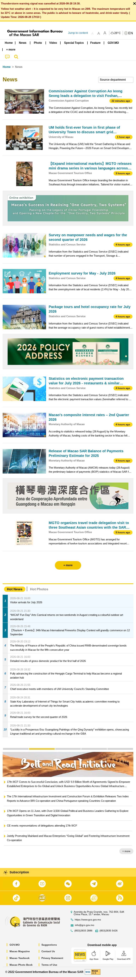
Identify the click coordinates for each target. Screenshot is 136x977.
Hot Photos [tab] (39, 589)
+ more (126, 851)
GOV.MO (15, 944)
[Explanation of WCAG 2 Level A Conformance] (92, 971)
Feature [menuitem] (95, 42)
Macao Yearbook (20, 958)
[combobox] (115, 80)
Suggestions (49, 944)
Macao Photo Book (21, 964)
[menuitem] (22, 43)
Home (7, 66)
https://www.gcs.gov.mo (88, 919)
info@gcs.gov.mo (84, 925)
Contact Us (48, 951)
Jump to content (78, 32)
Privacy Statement (52, 958)
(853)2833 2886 (83, 930)
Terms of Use (49, 964)
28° (117, 33)
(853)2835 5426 (109, 930)
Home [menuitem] (9, 42)
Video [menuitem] (53, 42)
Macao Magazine (20, 951)
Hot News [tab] (14, 589)
